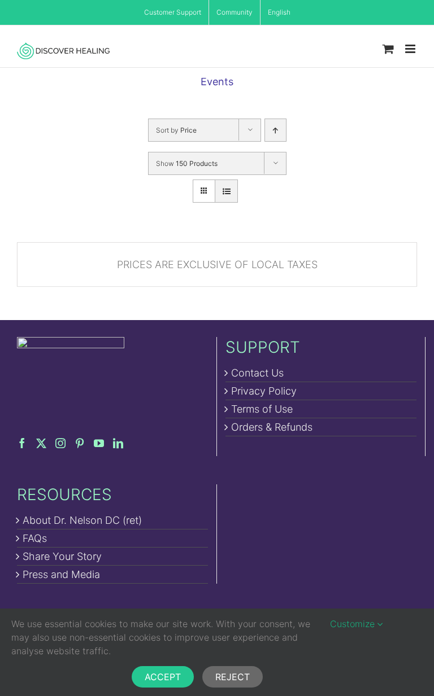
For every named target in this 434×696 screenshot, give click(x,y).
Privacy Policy (264, 391)
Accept (163, 676)
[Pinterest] (80, 443)
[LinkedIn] (118, 443)
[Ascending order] (275, 130)
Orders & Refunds (272, 427)
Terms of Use (262, 409)
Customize (353, 623)
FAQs (35, 538)
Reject (232, 676)
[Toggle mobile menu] (411, 49)
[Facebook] (22, 443)
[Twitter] (41, 443)
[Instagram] (60, 443)
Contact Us (257, 373)
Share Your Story (62, 556)
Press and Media (61, 574)
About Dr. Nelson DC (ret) (82, 520)
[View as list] (226, 191)
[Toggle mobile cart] (388, 49)
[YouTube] (99, 443)
